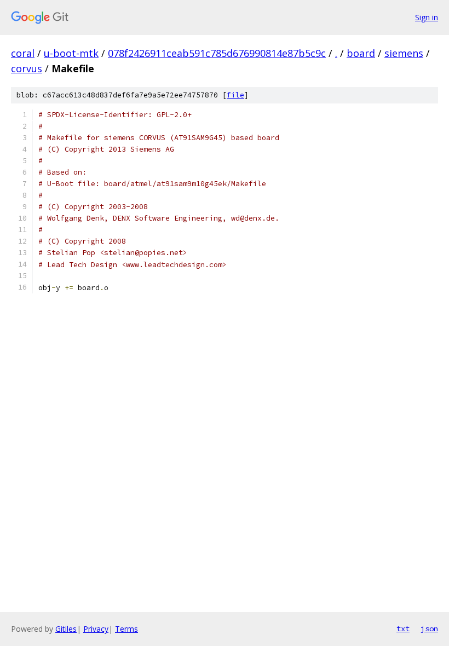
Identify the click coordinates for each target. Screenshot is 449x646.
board (361, 53)
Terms (126, 629)
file (235, 95)
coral (22, 53)
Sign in (426, 17)
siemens (403, 53)
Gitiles (66, 629)
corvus (26, 68)
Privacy (95, 629)
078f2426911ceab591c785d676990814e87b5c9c (217, 53)
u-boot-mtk (71, 53)
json (429, 628)
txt (403, 628)
